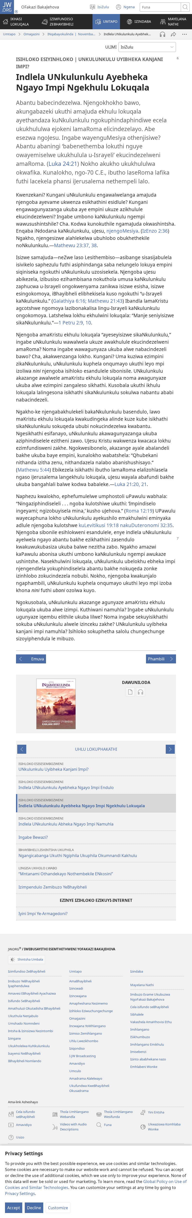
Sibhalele (137, 1014)
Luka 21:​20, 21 (130, 484)
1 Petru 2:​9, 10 (74, 322)
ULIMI (110, 47)
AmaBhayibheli (80, 981)
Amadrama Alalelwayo (85, 1078)
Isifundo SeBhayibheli (24, 1001)
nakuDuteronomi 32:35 (146, 525)
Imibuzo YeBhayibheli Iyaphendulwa (24, 983)
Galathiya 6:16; (70, 300)
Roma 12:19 (139, 510)
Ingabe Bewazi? (33, 837)
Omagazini (32, 34)
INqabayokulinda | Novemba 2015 (72, 34)
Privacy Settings (20, 1193)
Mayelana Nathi (142, 985)
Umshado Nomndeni (24, 1023)
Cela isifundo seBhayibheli (149, 1007)
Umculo (75, 1071)
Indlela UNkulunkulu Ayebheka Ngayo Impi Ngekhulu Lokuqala (81, 803)
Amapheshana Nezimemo (88, 1003)
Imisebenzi (138, 1051)
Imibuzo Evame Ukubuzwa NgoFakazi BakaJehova (150, 997)
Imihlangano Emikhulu (147, 1044)
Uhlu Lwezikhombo (83, 1041)
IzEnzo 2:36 (155, 230)
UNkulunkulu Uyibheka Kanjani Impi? (53, 766)
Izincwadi (76, 988)
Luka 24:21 (62, 164)
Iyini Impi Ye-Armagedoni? (43, 913)
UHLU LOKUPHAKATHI (96, 749)
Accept (13, 1207)
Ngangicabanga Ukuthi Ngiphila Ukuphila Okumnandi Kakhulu (77, 853)
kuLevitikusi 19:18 (99, 525)
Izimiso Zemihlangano (85, 1033)
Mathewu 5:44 (34, 469)
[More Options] (184, 34)
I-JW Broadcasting (82, 1056)
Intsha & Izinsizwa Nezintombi (30, 1031)
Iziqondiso (77, 1048)
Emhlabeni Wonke (143, 1066)
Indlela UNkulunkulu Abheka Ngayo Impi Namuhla (66, 821)
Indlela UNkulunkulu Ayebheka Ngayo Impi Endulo (66, 784)
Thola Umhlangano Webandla (70, 1114)
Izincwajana (77, 996)
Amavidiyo (77, 1063)
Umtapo (9, 34)
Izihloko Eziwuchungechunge (91, 1011)
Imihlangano (139, 1029)
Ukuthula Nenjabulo (23, 1016)
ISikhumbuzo (140, 1037)
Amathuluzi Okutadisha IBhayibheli (34, 1008)
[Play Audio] (162, 34)
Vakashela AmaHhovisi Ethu (151, 1022)
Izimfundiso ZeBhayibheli (26, 971)
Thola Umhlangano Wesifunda (114, 1114)
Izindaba (136, 971)
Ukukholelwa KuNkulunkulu (29, 1046)
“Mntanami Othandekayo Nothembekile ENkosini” (65, 871)
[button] (63, 21)
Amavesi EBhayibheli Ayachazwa (32, 993)
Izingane (14, 1038)
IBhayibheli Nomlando (24, 1061)
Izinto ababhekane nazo (148, 1059)
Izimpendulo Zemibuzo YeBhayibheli (52, 887)
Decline (34, 1207)
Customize (58, 1207)
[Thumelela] (173, 34)
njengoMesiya (122, 230)
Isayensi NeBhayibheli (24, 1053)
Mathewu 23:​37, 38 (75, 245)
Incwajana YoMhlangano (87, 1026)
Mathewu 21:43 (105, 300)
